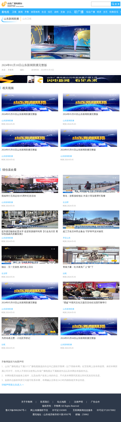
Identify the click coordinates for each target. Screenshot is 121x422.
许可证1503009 (59, 410)
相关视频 (8, 88)
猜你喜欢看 (9, 169)
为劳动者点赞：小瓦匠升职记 (16, 338)
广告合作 (95, 402)
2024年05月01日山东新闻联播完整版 (78, 150)
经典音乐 (113, 12)
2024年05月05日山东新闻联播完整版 (19, 114)
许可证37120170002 (106, 410)
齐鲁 (27, 12)
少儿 (69, 12)
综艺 (50, 12)
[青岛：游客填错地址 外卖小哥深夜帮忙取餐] (91, 184)
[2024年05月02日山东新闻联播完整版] (30, 138)
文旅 (62, 12)
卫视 (14, 12)
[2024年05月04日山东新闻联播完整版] (88, 326)
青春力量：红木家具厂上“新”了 (78, 267)
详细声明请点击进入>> (13, 385)
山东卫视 (27, 19)
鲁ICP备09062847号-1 (16, 410)
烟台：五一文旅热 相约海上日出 (17, 267)
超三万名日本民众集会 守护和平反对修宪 (83, 231)
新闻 (20, 12)
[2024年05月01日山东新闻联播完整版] (88, 138)
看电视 (5, 12)
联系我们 (44, 402)
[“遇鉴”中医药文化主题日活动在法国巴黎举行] (91, 291)
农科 (56, 12)
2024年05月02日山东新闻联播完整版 (19, 150)
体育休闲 (35, 12)
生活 (44, 12)
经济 (99, 12)
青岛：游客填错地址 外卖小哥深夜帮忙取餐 (84, 196)
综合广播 (90, 12)
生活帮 (66, 202)
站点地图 (61, 402)
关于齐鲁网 (26, 402)
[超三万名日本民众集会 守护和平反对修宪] (91, 220)
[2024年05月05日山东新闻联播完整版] (30, 102)
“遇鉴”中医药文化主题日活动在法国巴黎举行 (85, 302)
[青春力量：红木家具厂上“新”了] (91, 255)
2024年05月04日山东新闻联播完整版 (78, 338)
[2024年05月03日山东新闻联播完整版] (91, 102)
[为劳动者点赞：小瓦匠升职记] (30, 326)
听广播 (79, 12)
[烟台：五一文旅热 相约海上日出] (30, 255)
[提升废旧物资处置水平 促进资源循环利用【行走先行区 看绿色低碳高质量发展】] (30, 220)
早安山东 (66, 238)
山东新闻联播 (7, 120)
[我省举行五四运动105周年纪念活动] (30, 184)
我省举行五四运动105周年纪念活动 (19, 196)
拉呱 (65, 273)
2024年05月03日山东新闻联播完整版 (80, 114)
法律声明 (78, 402)
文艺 (105, 12)
